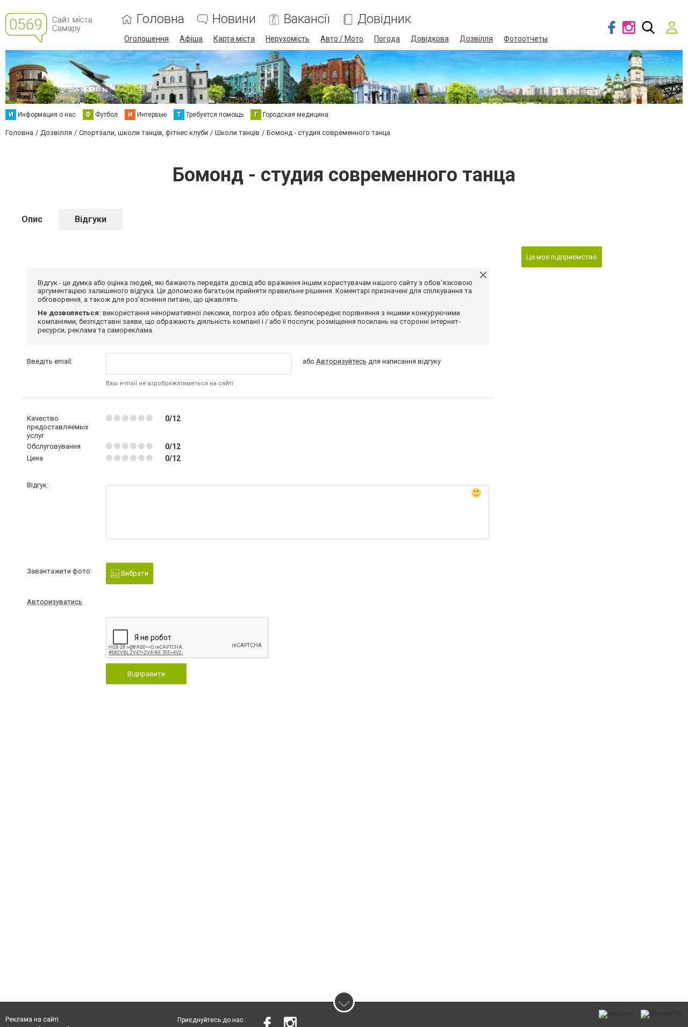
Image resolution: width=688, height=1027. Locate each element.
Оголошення (146, 38)
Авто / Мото (341, 38)
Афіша (191, 38)
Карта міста (234, 38)
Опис (32, 219)
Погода (387, 38)
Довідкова (430, 38)
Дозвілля (476, 38)
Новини (234, 19)
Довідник (384, 19)
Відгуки (90, 219)
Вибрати (133, 573)
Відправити (146, 674)
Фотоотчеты (526, 38)
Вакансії (306, 19)
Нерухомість (288, 38)
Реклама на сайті (32, 1019)
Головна (160, 19)
